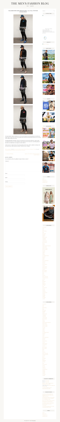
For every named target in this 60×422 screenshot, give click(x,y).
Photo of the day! (45, 276)
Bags (43, 232)
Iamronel (43, 261)
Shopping (31, 149)
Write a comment (8, 149)
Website (6, 181)
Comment (7, 161)
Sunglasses (44, 360)
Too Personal (44, 287)
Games (43, 253)
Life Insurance (44, 344)
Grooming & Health (45, 255)
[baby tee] (48, 149)
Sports (43, 282)
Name (6, 173)
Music (43, 349)
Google (43, 254)
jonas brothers (44, 266)
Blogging (43, 234)
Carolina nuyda (44, 387)
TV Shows (44, 291)
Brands (43, 312)
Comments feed (44, 181)
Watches (43, 293)
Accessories (16, 149)
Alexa (43, 228)
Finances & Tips (44, 248)
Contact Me (47, 380)
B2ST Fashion (44, 307)
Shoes (43, 280)
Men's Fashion (44, 270)
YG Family (44, 297)
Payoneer (43, 275)
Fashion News (44, 323)
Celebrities (44, 239)
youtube (43, 298)
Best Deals (44, 233)
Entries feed (44, 413)
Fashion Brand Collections (25, 149)
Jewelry (43, 265)
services (43, 279)
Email (6, 177)
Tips (43, 286)
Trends (34, 149)
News (43, 274)
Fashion (19, 149)
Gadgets (43, 328)
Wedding (43, 295)
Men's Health (44, 271)
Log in (43, 178)
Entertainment (44, 242)
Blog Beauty (34, 420)
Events (43, 243)
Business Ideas (44, 237)
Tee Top (43, 285)
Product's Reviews (45, 277)
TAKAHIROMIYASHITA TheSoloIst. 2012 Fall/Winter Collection (15, 150)
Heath (43, 259)
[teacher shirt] (48, 137)
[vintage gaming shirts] (48, 172)
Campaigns (44, 238)
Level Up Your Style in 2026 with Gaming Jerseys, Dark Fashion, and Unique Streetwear (47, 395)
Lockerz (43, 269)
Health (43, 258)
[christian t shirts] (48, 59)
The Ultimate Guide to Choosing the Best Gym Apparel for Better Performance (48, 404)
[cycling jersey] (48, 94)
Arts (43, 229)
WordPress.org (44, 182)
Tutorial (43, 290)
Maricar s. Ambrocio (45, 383)
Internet (43, 339)
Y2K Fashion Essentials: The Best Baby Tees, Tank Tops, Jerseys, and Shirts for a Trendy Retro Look (48, 398)
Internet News (44, 264)
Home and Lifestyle (45, 260)
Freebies (43, 250)
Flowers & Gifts (44, 249)
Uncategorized (44, 292)
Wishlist (43, 296)
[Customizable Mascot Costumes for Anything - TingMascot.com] (45, 44)
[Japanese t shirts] (48, 71)
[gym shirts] (48, 160)
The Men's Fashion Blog (30, 3)
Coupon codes (44, 240)
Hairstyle (43, 333)
